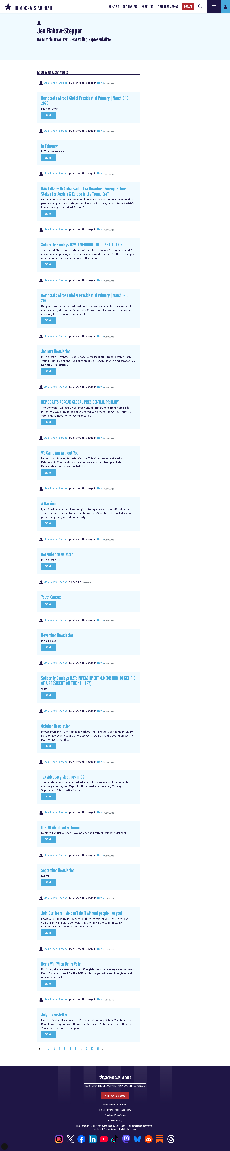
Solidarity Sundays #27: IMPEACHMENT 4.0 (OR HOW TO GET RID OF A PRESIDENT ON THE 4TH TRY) (88, 681)
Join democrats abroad (115, 1095)
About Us (114, 6)
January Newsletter (55, 351)
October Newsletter (55, 726)
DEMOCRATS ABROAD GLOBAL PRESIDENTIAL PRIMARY (80, 402)
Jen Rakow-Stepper (56, 83)
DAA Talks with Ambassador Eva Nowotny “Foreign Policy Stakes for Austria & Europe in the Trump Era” (83, 191)
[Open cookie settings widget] (4, 1146)
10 (92, 1049)
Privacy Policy (115, 1120)
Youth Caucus (51, 597)
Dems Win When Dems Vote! (61, 964)
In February (49, 146)
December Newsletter (57, 554)
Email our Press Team (115, 1115)
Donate (188, 6)
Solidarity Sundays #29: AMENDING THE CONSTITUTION (81, 244)
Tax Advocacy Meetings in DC (62, 777)
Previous (39, 1049)
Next (102, 1049)
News (100, 83)
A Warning (48, 503)
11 (98, 1049)
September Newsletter (57, 870)
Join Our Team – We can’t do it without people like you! (81, 913)
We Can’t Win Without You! (60, 453)
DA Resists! (147, 6)
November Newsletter (57, 635)
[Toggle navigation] (214, 6)
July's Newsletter (54, 1014)
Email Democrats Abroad (115, 1104)
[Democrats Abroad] (28, 6)
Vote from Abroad (168, 6)
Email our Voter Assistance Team (115, 1110)
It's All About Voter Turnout (61, 827)
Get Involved (130, 6)
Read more (49, 115)
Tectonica (131, 1129)
